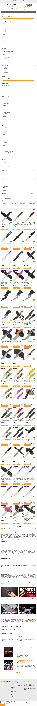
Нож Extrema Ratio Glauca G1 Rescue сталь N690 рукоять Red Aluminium (18, 420)
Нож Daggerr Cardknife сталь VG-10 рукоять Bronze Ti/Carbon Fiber (29, 302)
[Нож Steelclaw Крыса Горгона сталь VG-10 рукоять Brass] (18, 373)
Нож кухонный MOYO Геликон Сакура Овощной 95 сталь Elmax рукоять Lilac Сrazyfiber (29, 479)
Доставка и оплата (26, 1)
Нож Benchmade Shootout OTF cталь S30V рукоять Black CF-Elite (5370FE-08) (29, 420)
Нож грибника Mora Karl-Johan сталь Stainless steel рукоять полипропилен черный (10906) (29, 440)
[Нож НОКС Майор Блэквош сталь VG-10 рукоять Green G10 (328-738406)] (18, 256)
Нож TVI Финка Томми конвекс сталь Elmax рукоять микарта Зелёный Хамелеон (29, 518)
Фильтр (4, 12)
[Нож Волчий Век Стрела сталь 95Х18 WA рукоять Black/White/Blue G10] (6, 334)
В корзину (5, 229)
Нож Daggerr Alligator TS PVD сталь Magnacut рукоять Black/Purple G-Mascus (18, 440)
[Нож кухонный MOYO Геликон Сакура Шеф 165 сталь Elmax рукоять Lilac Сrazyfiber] (6, 491)
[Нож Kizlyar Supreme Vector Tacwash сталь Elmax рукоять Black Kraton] (18, 452)
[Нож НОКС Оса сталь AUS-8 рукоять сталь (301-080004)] (6, 256)
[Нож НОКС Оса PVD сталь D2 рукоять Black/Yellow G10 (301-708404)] (18, 236)
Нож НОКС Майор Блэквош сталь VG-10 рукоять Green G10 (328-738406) (18, 263)
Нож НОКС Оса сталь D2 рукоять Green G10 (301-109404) (6, 244)
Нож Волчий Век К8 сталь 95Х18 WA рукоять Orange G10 (18, 342)
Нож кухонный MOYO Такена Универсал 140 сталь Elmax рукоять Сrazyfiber (29, 499)
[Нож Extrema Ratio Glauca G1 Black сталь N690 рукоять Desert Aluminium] (6, 413)
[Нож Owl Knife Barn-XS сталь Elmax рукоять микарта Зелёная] (29, 275)
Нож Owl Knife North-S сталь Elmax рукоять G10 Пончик (6, 283)
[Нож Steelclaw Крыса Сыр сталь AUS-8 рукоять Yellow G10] (29, 373)
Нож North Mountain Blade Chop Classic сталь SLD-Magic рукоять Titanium (6, 440)
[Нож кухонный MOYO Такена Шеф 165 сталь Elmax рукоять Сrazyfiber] (18, 471)
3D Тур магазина (13, 696)
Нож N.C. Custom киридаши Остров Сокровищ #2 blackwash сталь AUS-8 (18, 322)
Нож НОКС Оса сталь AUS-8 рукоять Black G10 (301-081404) (29, 244)
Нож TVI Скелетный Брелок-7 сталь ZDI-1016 (18, 518)
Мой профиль (19, 685)
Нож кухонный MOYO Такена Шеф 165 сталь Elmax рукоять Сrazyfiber (18, 479)
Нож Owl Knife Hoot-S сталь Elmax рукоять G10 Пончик (18, 283)
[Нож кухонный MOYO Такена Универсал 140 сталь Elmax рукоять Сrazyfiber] (29, 491)
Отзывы (12, 697)
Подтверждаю (3, 704)
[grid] (31, 209)
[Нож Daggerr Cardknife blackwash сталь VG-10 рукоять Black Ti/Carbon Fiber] (6, 295)
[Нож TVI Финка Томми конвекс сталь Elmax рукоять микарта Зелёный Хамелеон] (29, 511)
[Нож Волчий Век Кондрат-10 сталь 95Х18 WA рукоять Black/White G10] (29, 334)
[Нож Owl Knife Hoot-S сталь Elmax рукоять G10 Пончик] (18, 275)
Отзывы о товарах (20, 687)
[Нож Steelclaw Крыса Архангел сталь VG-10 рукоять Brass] (6, 373)
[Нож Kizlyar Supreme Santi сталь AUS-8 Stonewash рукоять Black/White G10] (6, 471)
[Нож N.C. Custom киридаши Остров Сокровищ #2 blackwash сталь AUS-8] (18, 315)
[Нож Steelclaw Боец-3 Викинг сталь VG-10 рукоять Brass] (6, 393)
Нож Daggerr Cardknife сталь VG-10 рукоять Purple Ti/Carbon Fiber (6, 322)
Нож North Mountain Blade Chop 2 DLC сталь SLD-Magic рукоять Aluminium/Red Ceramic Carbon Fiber (29, 322)
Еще (30, 1)
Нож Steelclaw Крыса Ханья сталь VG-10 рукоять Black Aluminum (29, 361)
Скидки (14, 1)
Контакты (10, 1)
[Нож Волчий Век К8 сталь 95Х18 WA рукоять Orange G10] (18, 334)
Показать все (18, 672)
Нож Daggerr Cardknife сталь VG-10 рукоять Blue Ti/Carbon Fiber (18, 302)
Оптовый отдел (13, 691)
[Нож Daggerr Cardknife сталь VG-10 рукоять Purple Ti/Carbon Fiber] (6, 315)
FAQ (11, 694)
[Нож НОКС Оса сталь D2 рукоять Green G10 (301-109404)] (6, 236)
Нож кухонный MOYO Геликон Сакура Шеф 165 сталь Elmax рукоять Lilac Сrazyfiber (5, 499)
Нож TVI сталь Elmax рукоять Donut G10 (6, 518)
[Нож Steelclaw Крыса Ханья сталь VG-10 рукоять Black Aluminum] (29, 354)
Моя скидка (19, 688)
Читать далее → (19, 657)
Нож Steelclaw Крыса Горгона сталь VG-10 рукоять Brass (18, 381)
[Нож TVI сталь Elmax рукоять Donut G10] (6, 511)
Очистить (32, 193)
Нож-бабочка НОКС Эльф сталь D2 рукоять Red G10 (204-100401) (29, 224)
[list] (33, 209)
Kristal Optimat (19, 651)
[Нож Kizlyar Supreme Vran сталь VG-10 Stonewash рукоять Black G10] (29, 452)
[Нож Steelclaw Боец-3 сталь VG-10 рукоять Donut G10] (18, 393)
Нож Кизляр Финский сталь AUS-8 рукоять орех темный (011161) (6, 224)
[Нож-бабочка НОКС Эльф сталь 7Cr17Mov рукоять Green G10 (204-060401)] (18, 217)
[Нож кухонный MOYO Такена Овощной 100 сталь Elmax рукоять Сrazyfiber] (18, 491)
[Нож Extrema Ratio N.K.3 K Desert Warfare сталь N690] (29, 393)
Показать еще (18, 206)
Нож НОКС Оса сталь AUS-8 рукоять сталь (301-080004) (6, 263)
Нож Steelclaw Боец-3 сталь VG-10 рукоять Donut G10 (18, 400)
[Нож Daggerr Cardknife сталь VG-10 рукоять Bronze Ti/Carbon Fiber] (29, 295)
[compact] (34, 209)
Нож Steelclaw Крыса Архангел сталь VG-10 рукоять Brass (6, 381)
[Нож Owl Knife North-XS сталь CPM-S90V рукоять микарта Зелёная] (29, 256)
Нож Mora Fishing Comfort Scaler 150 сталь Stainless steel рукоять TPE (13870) (6, 459)
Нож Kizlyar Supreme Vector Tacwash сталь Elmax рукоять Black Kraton (18, 459)
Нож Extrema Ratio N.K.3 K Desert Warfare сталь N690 (29, 400)
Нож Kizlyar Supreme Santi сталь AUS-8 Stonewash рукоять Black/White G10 (6, 479)
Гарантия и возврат (19, 1)
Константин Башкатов (21, 662)
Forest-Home (10, 624)
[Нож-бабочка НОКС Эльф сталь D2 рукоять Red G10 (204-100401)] (29, 217)
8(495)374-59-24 (16, 0)
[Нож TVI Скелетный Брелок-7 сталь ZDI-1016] (18, 511)
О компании (6, 1)
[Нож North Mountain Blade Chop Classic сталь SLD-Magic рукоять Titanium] (6, 432)
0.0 (2, 227)
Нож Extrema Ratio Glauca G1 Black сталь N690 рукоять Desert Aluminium (6, 420)
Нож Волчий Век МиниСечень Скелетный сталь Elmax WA (17, 361)
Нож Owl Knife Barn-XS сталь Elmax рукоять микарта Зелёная (29, 283)
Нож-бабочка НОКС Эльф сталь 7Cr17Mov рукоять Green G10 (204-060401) (18, 224)
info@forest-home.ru (28, 690)
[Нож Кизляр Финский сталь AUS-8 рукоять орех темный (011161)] (6, 217)
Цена (3, 14)
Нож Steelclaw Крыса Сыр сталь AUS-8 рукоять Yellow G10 (29, 381)
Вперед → (15, 528)
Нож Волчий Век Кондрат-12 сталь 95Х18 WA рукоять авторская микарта (6, 361)
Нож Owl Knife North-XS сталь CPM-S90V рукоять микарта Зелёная (29, 263)
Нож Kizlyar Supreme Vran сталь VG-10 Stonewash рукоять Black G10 (29, 459)
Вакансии (12, 693)
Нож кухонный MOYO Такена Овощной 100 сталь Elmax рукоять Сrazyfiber (18, 499)
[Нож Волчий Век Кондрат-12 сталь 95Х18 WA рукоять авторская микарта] (6, 354)
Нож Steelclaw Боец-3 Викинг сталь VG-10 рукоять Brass (6, 400)
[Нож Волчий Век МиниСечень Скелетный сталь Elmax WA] (18, 354)
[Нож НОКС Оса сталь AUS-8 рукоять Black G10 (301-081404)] (29, 236)
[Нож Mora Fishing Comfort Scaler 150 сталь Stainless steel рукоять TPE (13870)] (6, 452)
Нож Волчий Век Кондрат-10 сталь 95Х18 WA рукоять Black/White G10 (29, 342)
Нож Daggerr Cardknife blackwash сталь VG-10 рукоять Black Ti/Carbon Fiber (6, 303)
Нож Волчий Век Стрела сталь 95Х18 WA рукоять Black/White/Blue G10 (6, 342)
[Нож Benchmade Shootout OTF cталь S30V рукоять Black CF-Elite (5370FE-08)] (29, 413)
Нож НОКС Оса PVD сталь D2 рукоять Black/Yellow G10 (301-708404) (17, 244)
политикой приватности (5, 703)
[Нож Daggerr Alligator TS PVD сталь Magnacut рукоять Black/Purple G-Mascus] (18, 432)
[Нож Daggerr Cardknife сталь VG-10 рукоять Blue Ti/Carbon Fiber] (18, 295)
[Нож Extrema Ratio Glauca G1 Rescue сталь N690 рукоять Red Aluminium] (18, 413)
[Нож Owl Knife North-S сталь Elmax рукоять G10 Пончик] (6, 275)
